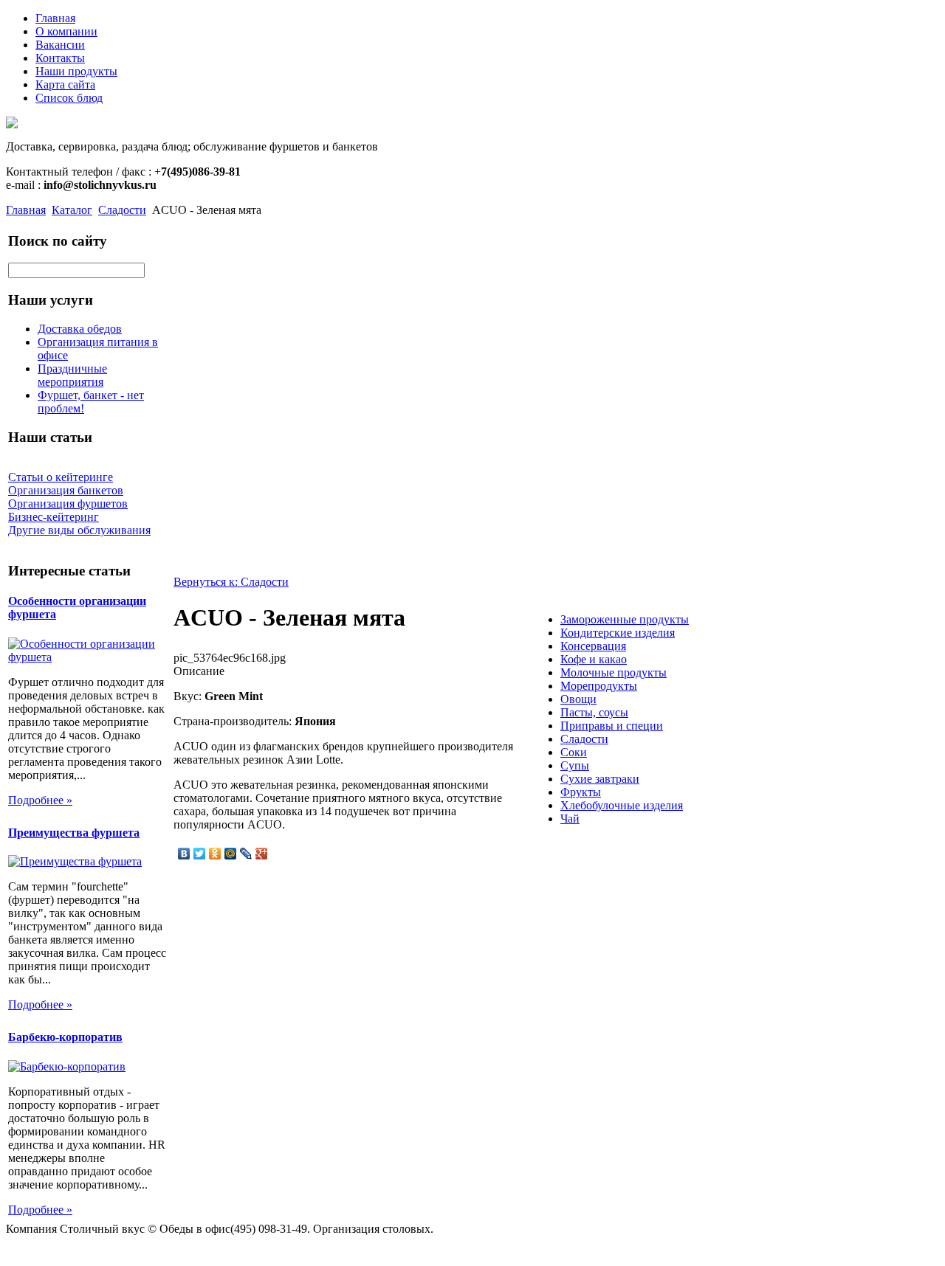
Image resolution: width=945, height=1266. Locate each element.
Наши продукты (76, 71)
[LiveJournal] (246, 853)
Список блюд (69, 97)
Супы (574, 765)
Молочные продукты (613, 672)
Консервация (593, 646)
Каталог (72, 210)
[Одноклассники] (215, 853)
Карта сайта (65, 84)
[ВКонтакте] (184, 853)
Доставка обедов (80, 328)
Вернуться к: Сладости (231, 581)
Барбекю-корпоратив (65, 1037)
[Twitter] (199, 853)
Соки (573, 752)
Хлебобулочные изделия (621, 805)
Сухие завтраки (599, 778)
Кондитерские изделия (617, 632)
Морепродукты (598, 685)
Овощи (578, 699)
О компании (66, 31)
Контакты (60, 58)
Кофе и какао (593, 659)
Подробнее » (40, 800)
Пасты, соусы (594, 712)
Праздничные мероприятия (72, 375)
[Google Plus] (261, 853)
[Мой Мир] (230, 853)
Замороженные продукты (624, 619)
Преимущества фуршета (74, 832)
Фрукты (580, 792)
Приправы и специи (611, 725)
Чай (570, 818)
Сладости (122, 210)
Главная (55, 18)
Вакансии (60, 44)
